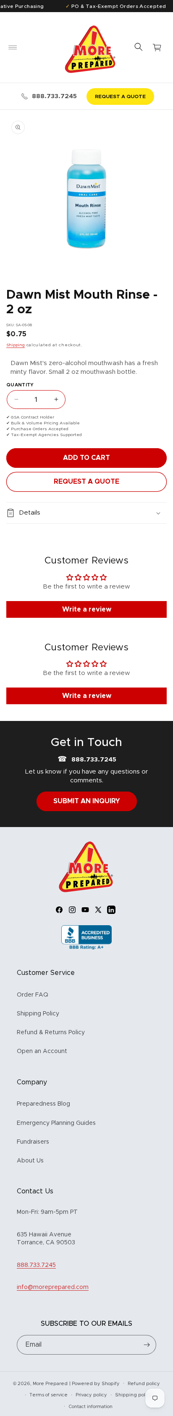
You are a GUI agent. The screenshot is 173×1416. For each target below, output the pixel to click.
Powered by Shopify (96, 1383)
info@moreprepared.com (53, 1287)
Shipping (15, 345)
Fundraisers (33, 1142)
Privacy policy (91, 1395)
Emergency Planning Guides (56, 1123)
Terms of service (48, 1395)
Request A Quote (86, 481)
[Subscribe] (146, 1345)
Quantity (20, 385)
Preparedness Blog (43, 1104)
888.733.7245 (54, 96)
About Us (30, 1161)
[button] (13, 48)
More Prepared (50, 1383)
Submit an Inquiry (86, 801)
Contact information (90, 1406)
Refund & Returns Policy (51, 1032)
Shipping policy (133, 1395)
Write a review (86, 609)
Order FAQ (32, 995)
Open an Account (42, 1051)
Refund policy (144, 1383)
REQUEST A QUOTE (120, 96)
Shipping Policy (38, 1014)
